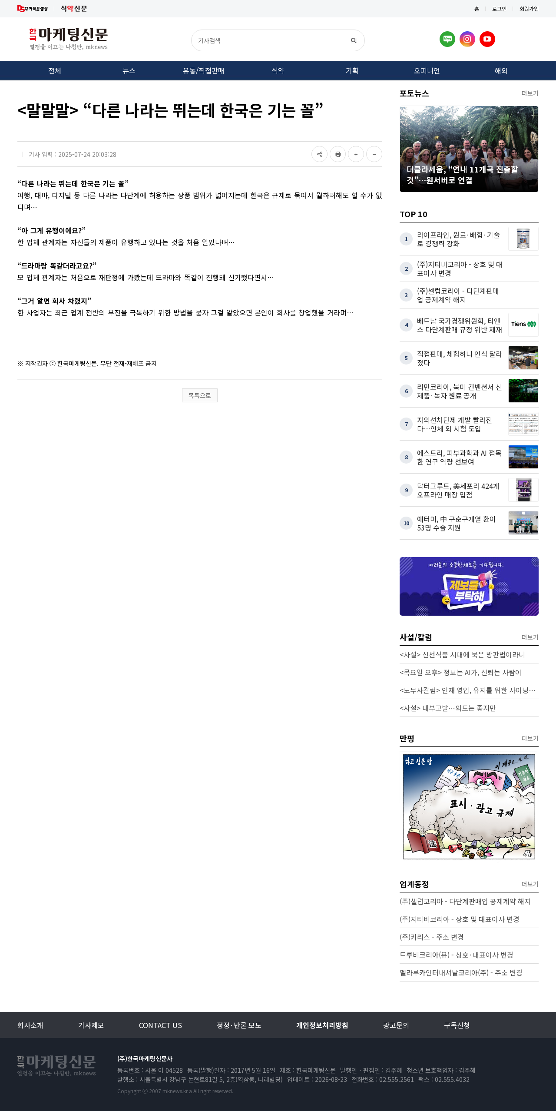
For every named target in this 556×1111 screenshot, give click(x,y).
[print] (338, 154)
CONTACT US (160, 1025)
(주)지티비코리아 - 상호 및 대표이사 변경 (460, 919)
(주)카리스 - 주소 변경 (432, 937)
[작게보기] (374, 154)
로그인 (499, 8)
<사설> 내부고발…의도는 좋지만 (448, 708)
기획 (352, 70)
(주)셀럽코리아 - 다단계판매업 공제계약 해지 (465, 901)
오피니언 (427, 70)
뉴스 (129, 70)
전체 (54, 70)
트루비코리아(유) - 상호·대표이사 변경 (456, 954)
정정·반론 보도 (239, 1025)
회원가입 (529, 8)
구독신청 (457, 1025)
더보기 (530, 93)
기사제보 (91, 1025)
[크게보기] (356, 154)
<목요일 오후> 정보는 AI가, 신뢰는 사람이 (461, 672)
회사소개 (30, 1025)
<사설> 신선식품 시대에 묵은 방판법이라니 (462, 654)
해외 (501, 70)
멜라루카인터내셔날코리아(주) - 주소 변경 (461, 972)
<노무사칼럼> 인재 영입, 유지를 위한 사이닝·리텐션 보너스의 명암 (469, 690)
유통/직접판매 (204, 70)
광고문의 (396, 1025)
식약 (278, 70)
